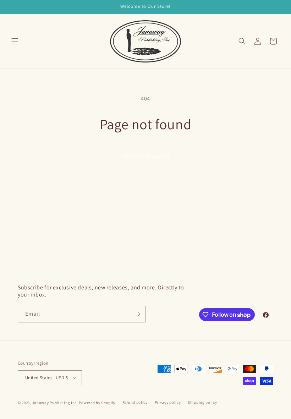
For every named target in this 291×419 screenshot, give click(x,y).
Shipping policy (202, 402)
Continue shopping (146, 155)
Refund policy (135, 402)
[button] (15, 41)
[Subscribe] (137, 314)
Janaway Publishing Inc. (55, 402)
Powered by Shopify (97, 402)
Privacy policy (168, 402)
